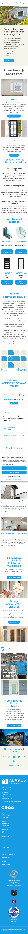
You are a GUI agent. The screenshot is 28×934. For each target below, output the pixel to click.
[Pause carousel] (14, 438)
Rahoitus (3, 861)
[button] (25, 3)
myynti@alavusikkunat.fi (7, 794)
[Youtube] (14, 757)
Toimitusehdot (5, 857)
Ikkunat (14, 99)
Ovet (14, 140)
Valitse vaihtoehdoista (7, 251)
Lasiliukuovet (5, 847)
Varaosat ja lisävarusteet (8, 854)
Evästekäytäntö (9, 479)
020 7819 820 (5, 796)
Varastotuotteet (5, 851)
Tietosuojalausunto (17, 479)
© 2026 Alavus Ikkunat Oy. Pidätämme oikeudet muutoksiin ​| (13, 930)
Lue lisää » (3, 481)
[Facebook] (4, 757)
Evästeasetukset (4, 930)
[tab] (5, 436)
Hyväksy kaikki (14, 468)
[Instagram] (9, 757)
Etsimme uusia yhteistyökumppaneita (12, 501)
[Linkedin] (19, 757)
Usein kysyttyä (5, 864)
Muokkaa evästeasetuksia (14, 476)
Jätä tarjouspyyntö (6, 798)
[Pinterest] (14, 761)
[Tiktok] (24, 757)
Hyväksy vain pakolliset (14, 472)
